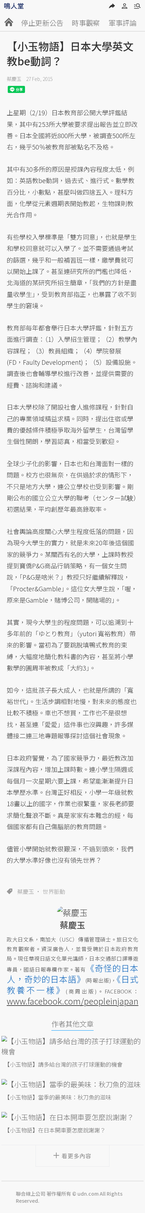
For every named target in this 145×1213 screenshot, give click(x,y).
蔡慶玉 (14, 78)
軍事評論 (122, 23)
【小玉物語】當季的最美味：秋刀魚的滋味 (57, 1097)
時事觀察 (86, 23)
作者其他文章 (72, 1024)
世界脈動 (54, 891)
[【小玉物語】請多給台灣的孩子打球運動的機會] (72, 1046)
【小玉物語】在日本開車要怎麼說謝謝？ (55, 1130)
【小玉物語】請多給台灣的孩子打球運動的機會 (63, 1064)
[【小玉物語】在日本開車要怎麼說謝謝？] (72, 1117)
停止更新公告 (42, 23)
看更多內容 (77, 1156)
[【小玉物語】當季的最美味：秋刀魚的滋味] (72, 1084)
